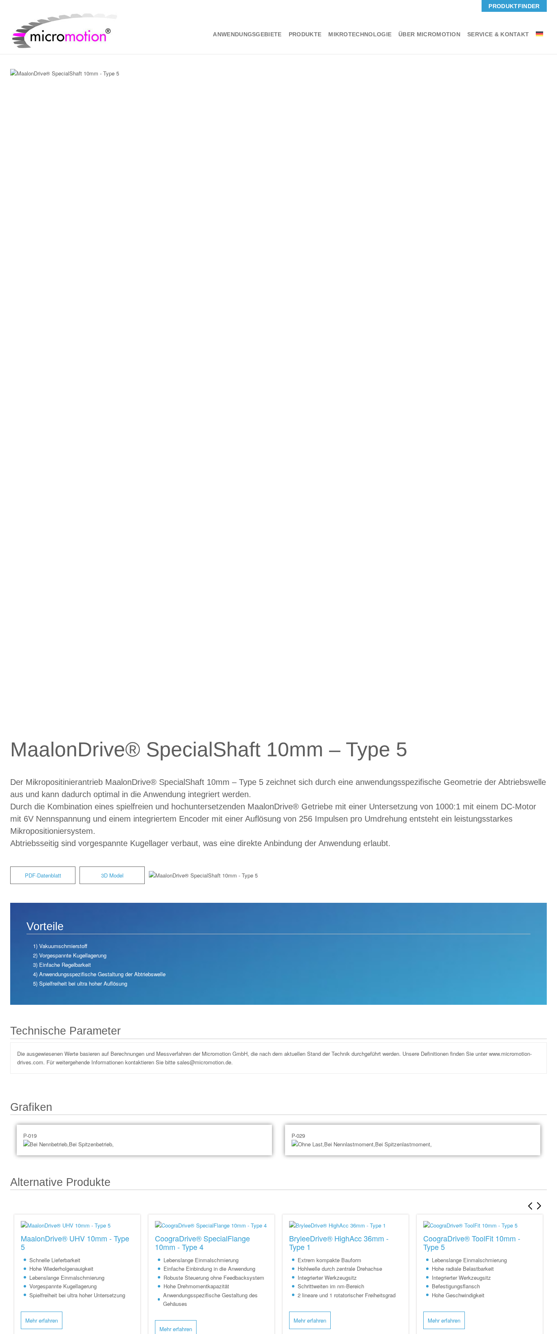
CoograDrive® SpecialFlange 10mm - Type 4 (202, 1242)
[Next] (541, 1205)
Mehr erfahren (41, 1320)
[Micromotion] (64, 30)
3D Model (112, 875)
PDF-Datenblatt (43, 875)
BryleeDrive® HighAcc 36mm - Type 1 (339, 1242)
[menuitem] (514, 6)
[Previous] (528, 1205)
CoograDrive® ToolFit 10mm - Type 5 (471, 1242)
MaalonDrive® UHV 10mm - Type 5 (75, 1242)
